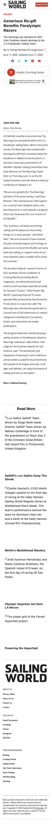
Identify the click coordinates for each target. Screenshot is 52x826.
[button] (13, 61)
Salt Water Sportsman (12, 768)
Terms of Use (8, 699)
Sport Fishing (8, 772)
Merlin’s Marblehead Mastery (25, 550)
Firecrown (39, 808)
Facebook (7, 725)
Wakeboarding (9, 777)
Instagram (7, 733)
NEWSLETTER (41, 5)
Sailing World (8, 764)
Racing (7, 14)
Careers (6, 707)
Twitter (6, 729)
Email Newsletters (10, 720)
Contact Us (7, 703)
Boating (6, 755)
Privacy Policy (9, 694)
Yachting (6, 781)
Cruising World (9, 759)
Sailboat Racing (18, 383)
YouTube (6, 738)
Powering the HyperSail (21, 648)
